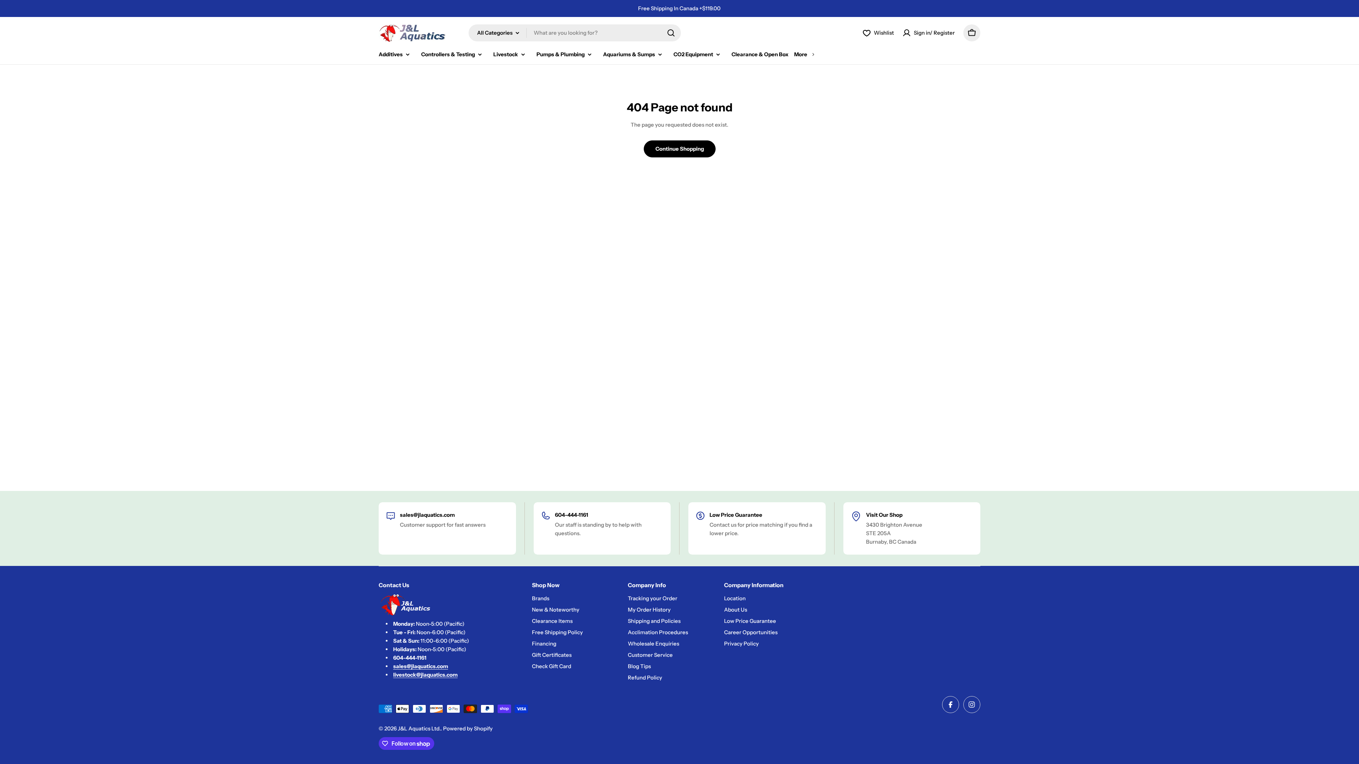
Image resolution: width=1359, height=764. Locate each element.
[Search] (671, 33)
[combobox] (575, 32)
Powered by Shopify (468, 728)
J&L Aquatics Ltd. (419, 728)
